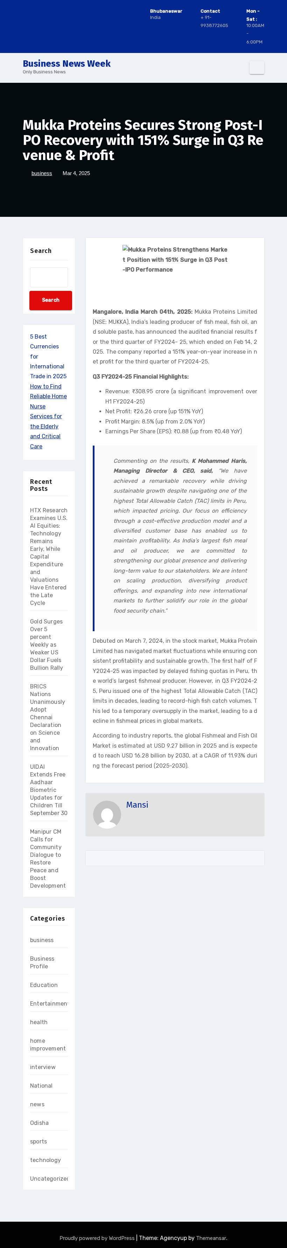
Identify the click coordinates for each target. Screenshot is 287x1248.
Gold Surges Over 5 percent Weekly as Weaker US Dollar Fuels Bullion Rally (46, 644)
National (41, 1085)
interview (43, 1067)
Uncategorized (50, 1178)
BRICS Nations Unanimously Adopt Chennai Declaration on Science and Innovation (47, 717)
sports (38, 1141)
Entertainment (50, 1003)
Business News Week (67, 63)
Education (44, 985)
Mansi (137, 805)
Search (41, 251)
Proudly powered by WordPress (97, 1238)
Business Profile (42, 962)
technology (45, 1160)
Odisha (39, 1123)
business (41, 173)
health (39, 1022)
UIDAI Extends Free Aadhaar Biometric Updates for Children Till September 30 (49, 789)
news (37, 1104)
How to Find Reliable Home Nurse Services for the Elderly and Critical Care (48, 416)
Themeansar (211, 1238)
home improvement (48, 1044)
